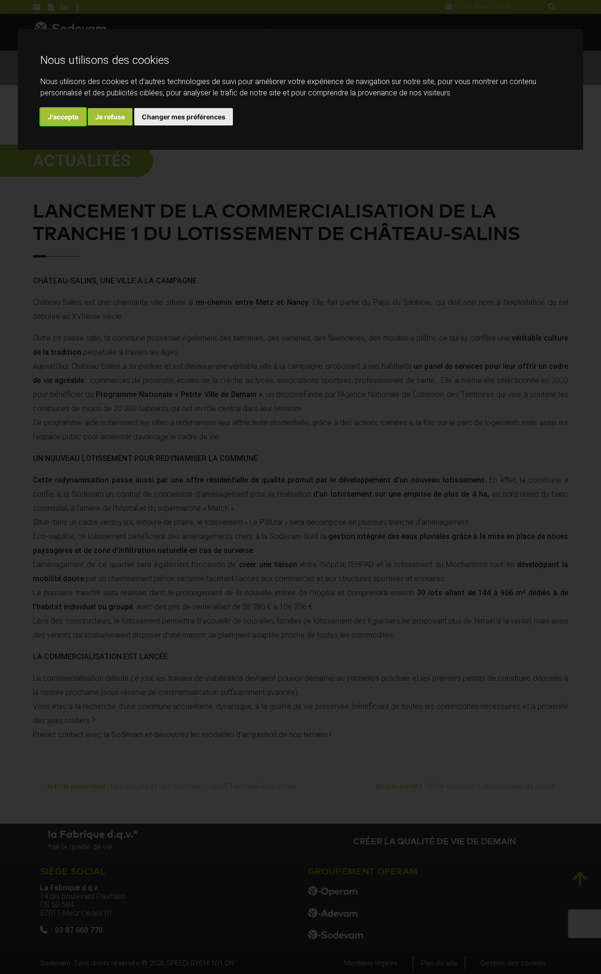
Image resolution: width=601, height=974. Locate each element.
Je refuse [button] (110, 117)
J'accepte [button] (63, 117)
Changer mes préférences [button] (183, 117)
